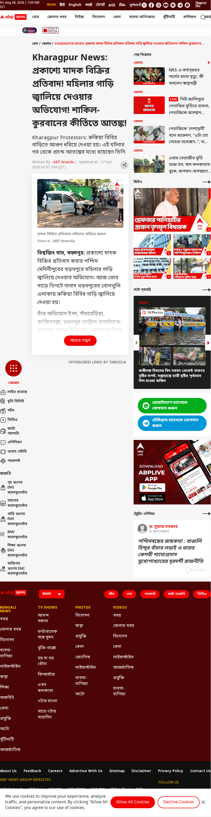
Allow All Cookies (132, 802)
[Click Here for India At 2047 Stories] (29, 30)
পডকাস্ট (13, 461)
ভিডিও (12, 420)
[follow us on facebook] (151, 5)
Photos (83, 608)
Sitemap (117, 771)
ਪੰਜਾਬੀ (100, 5)
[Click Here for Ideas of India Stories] (50, 30)
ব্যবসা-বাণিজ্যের (142, 17)
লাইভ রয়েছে (17, 392)
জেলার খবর (57, 17)
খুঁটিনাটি (169, 17)
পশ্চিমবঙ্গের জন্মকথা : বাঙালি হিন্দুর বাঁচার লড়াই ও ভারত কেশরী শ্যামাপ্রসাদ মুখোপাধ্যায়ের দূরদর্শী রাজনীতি (170, 551)
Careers (55, 771)
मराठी (88, 5)
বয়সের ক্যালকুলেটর (17, 503)
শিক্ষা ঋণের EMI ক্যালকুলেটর (17, 550)
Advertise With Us (86, 771)
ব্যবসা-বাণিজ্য (6, 653)
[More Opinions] (207, 514)
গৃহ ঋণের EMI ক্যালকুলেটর (17, 487)
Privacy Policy (170, 771)
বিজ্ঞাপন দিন (201, 5)
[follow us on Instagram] (173, 5)
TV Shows (47, 608)
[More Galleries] (207, 290)
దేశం (122, 5)
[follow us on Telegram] (180, 5)
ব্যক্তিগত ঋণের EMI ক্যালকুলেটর (17, 568)
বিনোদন (98, 17)
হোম (35, 17)
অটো (4, 729)
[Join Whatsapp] (187, 5)
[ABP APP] (152, 487)
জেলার (46, 44)
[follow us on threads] (158, 5)
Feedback (32, 771)
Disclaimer (141, 771)
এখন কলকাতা (45, 687)
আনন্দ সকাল (43, 618)
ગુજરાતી (135, 5)
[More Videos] (207, 182)
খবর (4, 619)
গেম (129, 594)
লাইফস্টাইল (10, 666)
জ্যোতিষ (82, 657)
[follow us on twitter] (144, 5)
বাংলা (51, 5)
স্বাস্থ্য (4, 677)
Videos (120, 608)
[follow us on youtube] (166, 5)
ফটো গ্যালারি (13, 431)
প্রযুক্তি (5, 719)
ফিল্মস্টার (46, 674)
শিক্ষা (4, 687)
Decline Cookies (178, 802)
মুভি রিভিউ (15, 401)
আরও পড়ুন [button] (80, 341)
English (75, 5)
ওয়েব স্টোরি (17, 451)
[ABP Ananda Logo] (13, 17)
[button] (13, 372)
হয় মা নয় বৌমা (46, 661)
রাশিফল (189, 17)
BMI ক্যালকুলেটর (17, 535)
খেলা (117, 17)
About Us (8, 771)
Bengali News (8, 609)
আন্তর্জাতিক (10, 750)
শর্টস (10, 410)
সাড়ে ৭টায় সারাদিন (47, 714)
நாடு (112, 5)
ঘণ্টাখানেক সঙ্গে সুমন (47, 634)
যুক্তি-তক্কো (47, 648)
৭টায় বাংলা (47, 701)
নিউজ (79, 17)
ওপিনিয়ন (14, 442)
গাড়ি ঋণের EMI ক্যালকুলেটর (17, 519)
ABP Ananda (63, 162)
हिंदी (62, 5)
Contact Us (200, 771)
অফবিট (7, 698)
